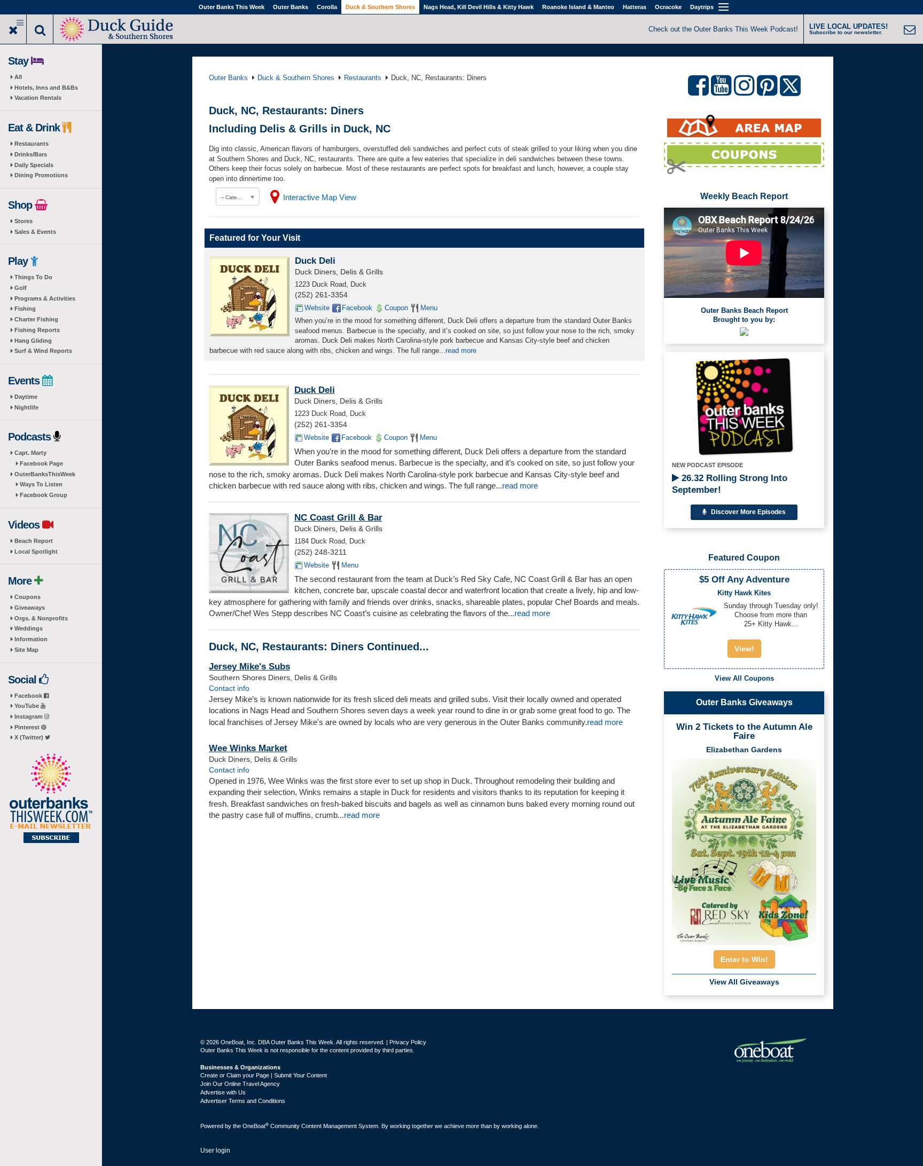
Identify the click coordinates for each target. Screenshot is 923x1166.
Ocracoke (668, 7)
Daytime (25, 396)
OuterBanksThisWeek (44, 474)
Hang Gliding (33, 340)
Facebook (29, 695)
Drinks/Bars (30, 154)
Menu (428, 308)
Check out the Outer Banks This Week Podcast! (723, 29)
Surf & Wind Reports (43, 351)
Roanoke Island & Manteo (578, 7)
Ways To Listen (41, 484)
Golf (20, 288)
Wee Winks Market (248, 748)
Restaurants (31, 143)
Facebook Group (43, 495)
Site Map (26, 650)
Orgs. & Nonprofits (41, 618)
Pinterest (27, 727)
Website (317, 308)
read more (460, 350)
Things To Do (33, 277)
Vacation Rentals (37, 97)
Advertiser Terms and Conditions (242, 1101)
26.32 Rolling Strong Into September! (729, 484)
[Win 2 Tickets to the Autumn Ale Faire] (744, 848)
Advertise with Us (223, 1092)
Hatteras (634, 7)
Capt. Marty (30, 453)
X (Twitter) (29, 737)
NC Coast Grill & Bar (338, 518)
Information (31, 639)
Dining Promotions (41, 175)
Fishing (25, 308)
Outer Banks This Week (231, 7)
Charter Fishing (36, 319)
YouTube (27, 706)
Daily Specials (33, 165)
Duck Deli (315, 261)
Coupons (27, 597)
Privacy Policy (407, 1042)
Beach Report (33, 541)
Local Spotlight (36, 551)
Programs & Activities (44, 298)
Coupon (396, 308)
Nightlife (26, 407)
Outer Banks (290, 7)
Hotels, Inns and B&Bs (46, 87)
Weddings (28, 628)
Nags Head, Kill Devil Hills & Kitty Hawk (479, 7)
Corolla (327, 7)
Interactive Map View (319, 197)
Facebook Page (41, 463)
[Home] (118, 28)
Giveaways (29, 607)
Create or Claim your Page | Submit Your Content (263, 1075)
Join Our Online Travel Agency (240, 1084)
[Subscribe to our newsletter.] (50, 799)
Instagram (29, 716)
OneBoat (256, 1126)
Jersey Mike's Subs (249, 666)
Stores (23, 221)
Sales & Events (35, 232)
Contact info (229, 688)
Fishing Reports (37, 330)
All (18, 77)
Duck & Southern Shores (380, 7)
